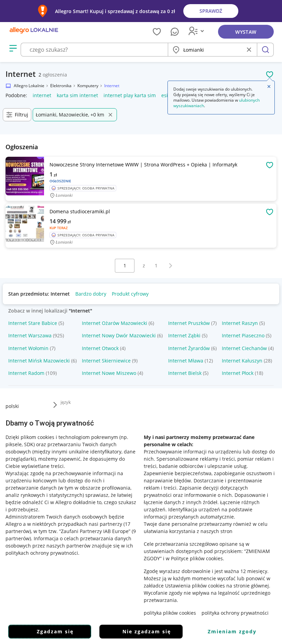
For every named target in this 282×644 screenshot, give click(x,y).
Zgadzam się (55, 631)
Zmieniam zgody (232, 631)
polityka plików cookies (170, 613)
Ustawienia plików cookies (195, 585)
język (66, 402)
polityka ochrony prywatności (235, 613)
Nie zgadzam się (146, 631)
